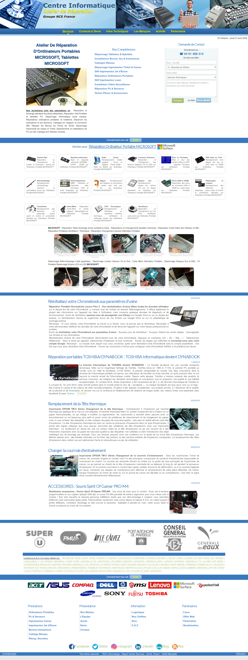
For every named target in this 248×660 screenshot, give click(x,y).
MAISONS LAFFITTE (207, 567)
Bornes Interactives (40, 629)
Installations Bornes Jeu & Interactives (117, 58)
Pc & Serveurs (37, 616)
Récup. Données (38, 638)
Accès (135, 140)
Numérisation (191, 625)
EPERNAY (179, 561)
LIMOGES (164, 564)
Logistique (138, 612)
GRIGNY (219, 558)
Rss (181, 646)
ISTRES (115, 564)
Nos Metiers (87, 612)
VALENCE (218, 564)
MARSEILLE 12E (121, 570)
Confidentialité (9, 653)
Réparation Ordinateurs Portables (114, 75)
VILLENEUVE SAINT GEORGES (145, 570)
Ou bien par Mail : (191, 57)
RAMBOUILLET (205, 564)
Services (68, 31)
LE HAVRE (105, 564)
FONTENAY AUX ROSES (35, 567)
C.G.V (135, 625)
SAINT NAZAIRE (128, 564)
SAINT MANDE (178, 564)
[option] (39, 537)
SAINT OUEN (73, 561)
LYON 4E (171, 558)
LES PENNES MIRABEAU (52, 561)
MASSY (166, 567)
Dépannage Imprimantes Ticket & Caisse (118, 67)
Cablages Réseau (105, 62)
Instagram (124, 646)
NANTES (56, 564)
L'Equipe (85, 616)
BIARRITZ (130, 567)
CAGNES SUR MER (156, 558)
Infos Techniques (117, 31)
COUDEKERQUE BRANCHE (37, 564)
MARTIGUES (119, 567)
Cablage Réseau (38, 634)
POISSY (59, 570)
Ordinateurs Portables (41, 612)
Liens (186, 612)
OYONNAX (191, 564)
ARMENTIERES (78, 567)
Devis (83, 625)
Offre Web (189, 616)
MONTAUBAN (105, 570)
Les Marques (142, 31)
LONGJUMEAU (31, 561)
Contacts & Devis (90, 31)
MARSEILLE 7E (193, 561)
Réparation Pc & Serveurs (109, 88)
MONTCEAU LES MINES (110, 561)
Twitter (103, 646)
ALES (139, 567)
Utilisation (241, 653)
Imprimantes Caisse (40, 621)
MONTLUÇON (178, 567)
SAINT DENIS (88, 558)
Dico (134, 621)
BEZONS (128, 561)
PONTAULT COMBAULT (43, 570)
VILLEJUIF (153, 564)
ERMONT (101, 558)
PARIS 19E (208, 558)
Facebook (82, 646)
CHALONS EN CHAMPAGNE (131, 558)
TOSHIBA (82, 393)
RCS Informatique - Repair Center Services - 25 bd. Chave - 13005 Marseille (139, 653)
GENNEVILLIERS (154, 561)
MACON (52, 567)
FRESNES (67, 564)
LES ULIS (157, 567)
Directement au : (191, 49)
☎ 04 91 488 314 (191, 53)
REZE (78, 558)
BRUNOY (142, 564)
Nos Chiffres (139, 616)
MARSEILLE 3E (88, 561)
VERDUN (94, 564)
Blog (165, 646)
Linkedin (147, 646)
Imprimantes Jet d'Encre (43, 625)
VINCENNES (64, 567)
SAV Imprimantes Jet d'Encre (111, 71)
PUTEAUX (69, 570)
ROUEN (147, 567)
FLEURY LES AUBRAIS (87, 570)
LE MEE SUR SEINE (213, 561)
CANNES (112, 558)
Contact (84, 629)
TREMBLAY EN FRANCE (99, 567)
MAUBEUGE (68, 558)
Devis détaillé (203, 100)
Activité (160, 31)
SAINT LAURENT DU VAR (189, 558)
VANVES (168, 561)
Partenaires (178, 31)
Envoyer (178, 100)
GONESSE (139, 561)
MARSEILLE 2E (80, 564)
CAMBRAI (191, 567)
